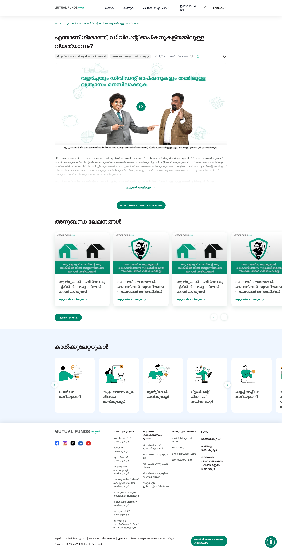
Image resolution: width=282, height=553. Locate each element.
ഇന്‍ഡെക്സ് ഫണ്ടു (182, 459)
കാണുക (128, 8)
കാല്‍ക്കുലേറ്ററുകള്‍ (155, 8)
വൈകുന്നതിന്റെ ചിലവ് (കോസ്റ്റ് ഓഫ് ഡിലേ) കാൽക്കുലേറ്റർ (125, 483)
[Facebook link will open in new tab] (57, 443)
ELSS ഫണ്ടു (178, 447)
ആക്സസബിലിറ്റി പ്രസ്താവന (70, 538)
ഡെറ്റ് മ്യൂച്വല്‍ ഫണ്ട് (184, 453)
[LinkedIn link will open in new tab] (80, 443)
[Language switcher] (226, 8)
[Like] (199, 56)
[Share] (224, 56)
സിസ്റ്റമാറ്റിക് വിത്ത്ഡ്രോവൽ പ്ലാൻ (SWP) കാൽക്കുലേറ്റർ (126, 524)
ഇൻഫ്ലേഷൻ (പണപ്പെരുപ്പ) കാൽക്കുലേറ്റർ (121, 470)
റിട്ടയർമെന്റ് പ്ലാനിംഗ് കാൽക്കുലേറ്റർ (202, 396)
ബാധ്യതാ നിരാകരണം (102, 538)
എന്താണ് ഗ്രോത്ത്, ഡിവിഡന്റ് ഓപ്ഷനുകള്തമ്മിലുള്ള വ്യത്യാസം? (102, 23)
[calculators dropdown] (169, 8)
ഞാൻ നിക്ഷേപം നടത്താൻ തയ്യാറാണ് (141, 205)
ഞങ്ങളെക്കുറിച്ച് (210, 439)
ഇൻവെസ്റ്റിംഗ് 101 (188, 8)
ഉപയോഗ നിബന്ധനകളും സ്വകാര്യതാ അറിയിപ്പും (146, 538)
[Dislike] (192, 56)
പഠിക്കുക (108, 8)
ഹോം (58, 23)
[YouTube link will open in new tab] (88, 443)
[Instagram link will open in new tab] (65, 443)
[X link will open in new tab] (72, 443)
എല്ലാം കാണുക (68, 317)
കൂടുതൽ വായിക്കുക (138, 187)
